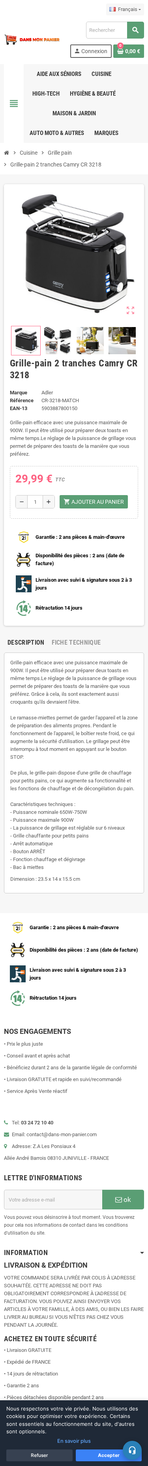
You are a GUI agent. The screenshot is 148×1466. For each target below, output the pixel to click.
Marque (18, 393)
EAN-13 (18, 408)
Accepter (109, 1455)
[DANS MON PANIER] (32, 39)
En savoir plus (74, 1441)
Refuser (39, 1455)
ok (126, 1199)
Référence (22, 400)
